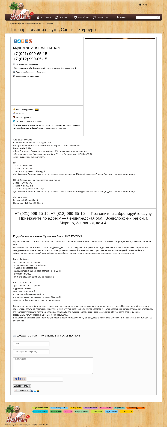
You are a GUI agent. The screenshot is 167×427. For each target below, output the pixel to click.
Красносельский (40, 411)
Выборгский (76, 408)
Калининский (105, 408)
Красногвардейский (136, 408)
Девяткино (41, 72)
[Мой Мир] (26, 41)
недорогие (64, 17)
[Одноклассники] (22, 41)
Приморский (97, 411)
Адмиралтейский (40, 408)
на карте (124, 17)
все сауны (45, 17)
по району (83, 17)
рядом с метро (104, 17)
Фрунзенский (111, 411)
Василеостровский (59, 408)
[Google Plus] (30, 41)
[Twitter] (19, 41)
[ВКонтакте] (15, 41)
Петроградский (81, 411)
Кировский (119, 408)
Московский (56, 411)
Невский (68, 411)
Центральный (126, 411)
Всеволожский (91, 408)
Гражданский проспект (25, 72)
